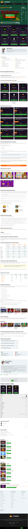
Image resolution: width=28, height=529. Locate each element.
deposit (15, 110)
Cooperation (22, 493)
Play (4, 44)
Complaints (12, 499)
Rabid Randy (7, 444)
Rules (1, 502)
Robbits (7, 478)
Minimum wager (16, 121)
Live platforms (12, 507)
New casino (2, 493)
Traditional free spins (3, 229)
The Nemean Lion (19, 244)
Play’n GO (8, 328)
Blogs (1, 511)
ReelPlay (1, 328)
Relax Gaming (22, 328)
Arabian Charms (2, 281)
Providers (2, 505)
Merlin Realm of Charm (14, 244)
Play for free (4, 311)
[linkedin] (5, 362)
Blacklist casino (2, 494)
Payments (12, 494)
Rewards (2, 504)
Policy (22, 495)
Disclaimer (22, 494)
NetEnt (7, 441)
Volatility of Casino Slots (3, 433)
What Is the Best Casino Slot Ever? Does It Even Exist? (7, 434)
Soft (11, 501)
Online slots (2, 498)
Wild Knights (2, 278)
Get (7, 114)
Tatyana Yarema (6, 374)
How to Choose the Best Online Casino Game (6, 432)
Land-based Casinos (13, 500)
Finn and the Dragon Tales (9, 448)
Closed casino (2, 495)
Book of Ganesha (8, 474)
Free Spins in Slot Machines (4, 435)
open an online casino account (18, 77)
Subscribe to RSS (14, 525)
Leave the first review (23, 8)
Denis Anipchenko (4, 53)
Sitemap (12, 506)
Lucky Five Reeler (3, 277)
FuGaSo (7, 471)
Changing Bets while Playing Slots (4, 431)
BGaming (7, 456)
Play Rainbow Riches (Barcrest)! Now (14, 165)
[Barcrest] (26, 396)
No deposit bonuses (3, 503)
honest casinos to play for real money (10, 81)
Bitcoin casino (12, 495)
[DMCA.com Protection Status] (13, 523)
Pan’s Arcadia (7, 463)
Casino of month (13, 493)
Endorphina (7, 475)
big (1, 132)
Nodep (1, 110)
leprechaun (13, 51)
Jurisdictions (12, 502)
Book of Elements (24, 244)
